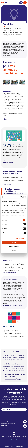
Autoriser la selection (14, 246)
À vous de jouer (7, 184)
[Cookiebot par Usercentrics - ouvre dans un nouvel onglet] (20, 197)
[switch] (24, 224)
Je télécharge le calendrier (9, 272)
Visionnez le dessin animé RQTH (11, 292)
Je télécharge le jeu (8, 162)
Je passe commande (8, 160)
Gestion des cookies (19, 446)
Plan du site (4, 425)
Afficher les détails (19, 238)
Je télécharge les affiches (9, 122)
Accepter (14, 242)
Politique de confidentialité (8, 423)
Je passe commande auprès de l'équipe (10, 118)
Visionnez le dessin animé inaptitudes (12, 305)
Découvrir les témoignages (13, 379)
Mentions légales (5, 421)
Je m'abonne (6, 409)
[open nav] (25, 2)
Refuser (14, 250)
